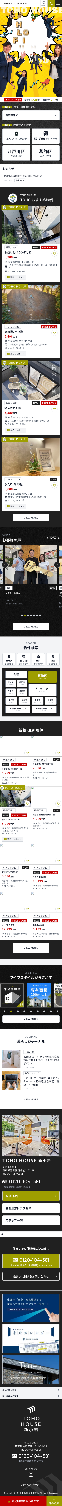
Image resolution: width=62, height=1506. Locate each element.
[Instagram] (31, 1474)
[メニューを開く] (58, 3)
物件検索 (54, 1503)
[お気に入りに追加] (54, 253)
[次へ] (57, 565)
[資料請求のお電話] (51, 3)
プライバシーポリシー (31, 1485)
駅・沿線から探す (10, 1396)
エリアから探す (9, 1389)
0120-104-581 (24, 1181)
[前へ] (5, 565)
